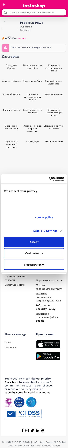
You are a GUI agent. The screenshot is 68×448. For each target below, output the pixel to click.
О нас (8, 342)
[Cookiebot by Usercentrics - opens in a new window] (49, 178)
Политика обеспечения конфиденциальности (48, 297)
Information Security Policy (46, 307)
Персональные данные (49, 280)
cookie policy (44, 217)
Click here (11, 382)
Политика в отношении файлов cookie (47, 317)
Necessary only (34, 264)
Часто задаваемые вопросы (15, 278)
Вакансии (10, 347)
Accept (34, 241)
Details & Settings (45, 230)
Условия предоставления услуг (49, 287)
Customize (32, 253)
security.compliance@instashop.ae (27, 392)
